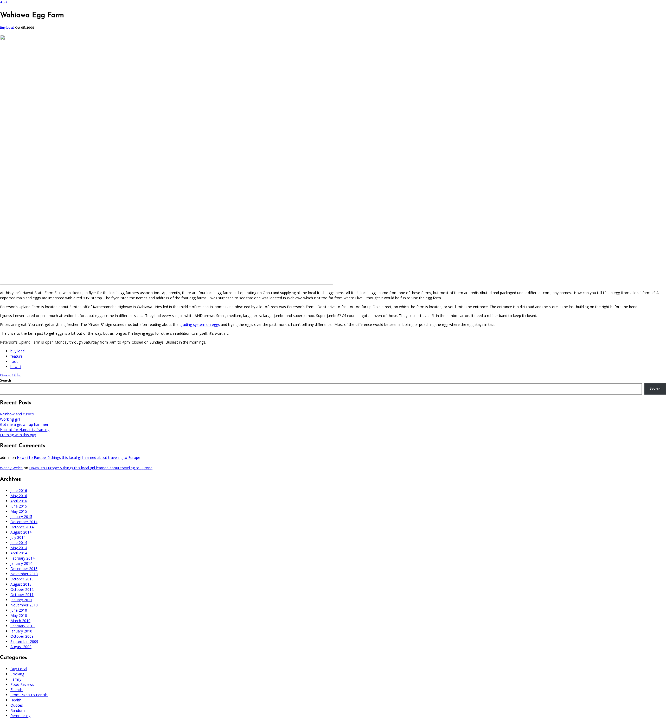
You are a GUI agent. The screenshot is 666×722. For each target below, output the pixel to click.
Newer (5, 375)
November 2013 (24, 573)
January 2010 (21, 631)
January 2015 (21, 516)
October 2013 (22, 579)
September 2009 (24, 641)
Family (15, 679)
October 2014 (22, 526)
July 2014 (17, 537)
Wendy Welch (11, 467)
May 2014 (18, 547)
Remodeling (20, 715)
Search (5, 381)
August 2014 (20, 532)
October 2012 (22, 589)
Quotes (16, 705)
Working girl (10, 419)
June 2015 (18, 506)
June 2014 (18, 542)
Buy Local (7, 27)
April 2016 (18, 500)
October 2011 (22, 594)
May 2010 (18, 615)
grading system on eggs (200, 324)
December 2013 (23, 568)
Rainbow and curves (17, 413)
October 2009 (22, 636)
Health (15, 700)
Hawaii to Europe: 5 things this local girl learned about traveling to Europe (78, 457)
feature (16, 356)
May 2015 (18, 511)
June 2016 (18, 490)
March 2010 (20, 620)
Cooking (17, 674)
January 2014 (21, 563)
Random (17, 710)
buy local (17, 351)
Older (16, 375)
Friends (16, 689)
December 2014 (23, 521)
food (14, 361)
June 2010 (18, 610)
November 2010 (24, 605)
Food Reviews (22, 684)
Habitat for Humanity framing (24, 429)
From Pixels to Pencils (29, 694)
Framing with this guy (18, 434)
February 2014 (22, 558)
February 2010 (22, 625)
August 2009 (20, 646)
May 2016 (18, 495)
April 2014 (18, 552)
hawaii (15, 366)
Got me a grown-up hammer (24, 424)
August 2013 (20, 584)
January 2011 (21, 599)
